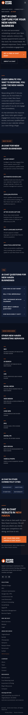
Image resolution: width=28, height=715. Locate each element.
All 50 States (5, 654)
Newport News (6, 645)
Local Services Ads (7, 596)
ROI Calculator (6, 678)
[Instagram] (6, 577)
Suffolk (4, 651)
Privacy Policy (8, 712)
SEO (3, 588)
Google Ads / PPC (7, 594)
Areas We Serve (7, 9)
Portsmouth (5, 648)
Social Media (5, 605)
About (3, 662)
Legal (3, 627)
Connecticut (19, 9)
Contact (4, 670)
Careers (4, 668)
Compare (4, 689)
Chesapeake (5, 640)
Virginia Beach (6, 634)
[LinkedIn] (9, 577)
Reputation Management (9, 610)
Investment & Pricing (8, 683)
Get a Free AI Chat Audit (11, 55)
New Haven (5, 11)
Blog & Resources (7, 686)
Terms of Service (18, 712)
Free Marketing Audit (8, 680)
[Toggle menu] (25, 2)
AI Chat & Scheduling (8, 602)
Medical (4, 624)
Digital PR (4, 608)
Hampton (4, 643)
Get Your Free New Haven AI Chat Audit (12, 539)
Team (3, 665)
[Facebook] (3, 577)
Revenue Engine (6, 613)
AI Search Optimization (8, 591)
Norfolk (4, 637)
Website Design (6, 585)
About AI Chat (9, 61)
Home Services (6, 621)
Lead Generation (7, 599)
